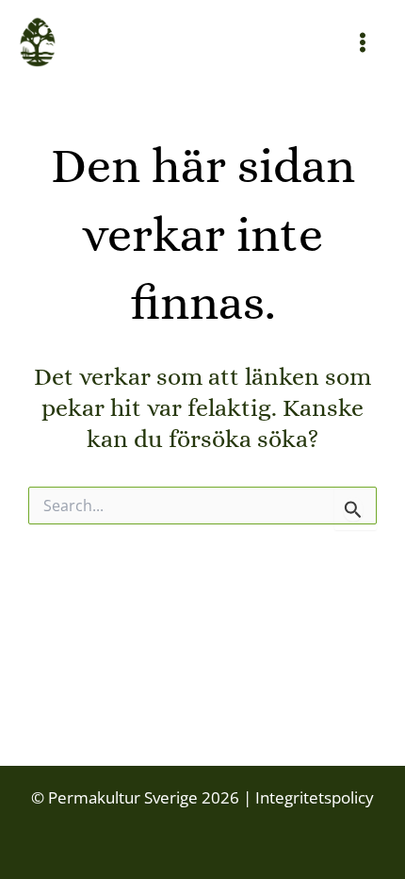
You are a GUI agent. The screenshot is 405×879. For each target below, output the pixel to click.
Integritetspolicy (312, 797)
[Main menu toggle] (363, 42)
